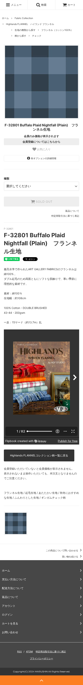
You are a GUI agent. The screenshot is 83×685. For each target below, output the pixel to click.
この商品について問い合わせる (62, 550)
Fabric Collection (24, 18)
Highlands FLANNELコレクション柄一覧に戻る (39, 455)
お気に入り (43, 149)
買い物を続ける (70, 556)
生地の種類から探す (25, 30)
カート (72, 4)
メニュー (16, 4)
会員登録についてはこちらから (41, 141)
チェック (36, 35)
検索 (43, 4)
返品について (72, 210)
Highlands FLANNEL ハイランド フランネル (30, 24)
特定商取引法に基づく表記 (65, 215)
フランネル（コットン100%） (57, 30)
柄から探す (20, 35)
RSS (19, 651)
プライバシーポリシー (41, 658)
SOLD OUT (43, 201)
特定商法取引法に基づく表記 (51, 651)
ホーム (5, 18)
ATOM (29, 651)
